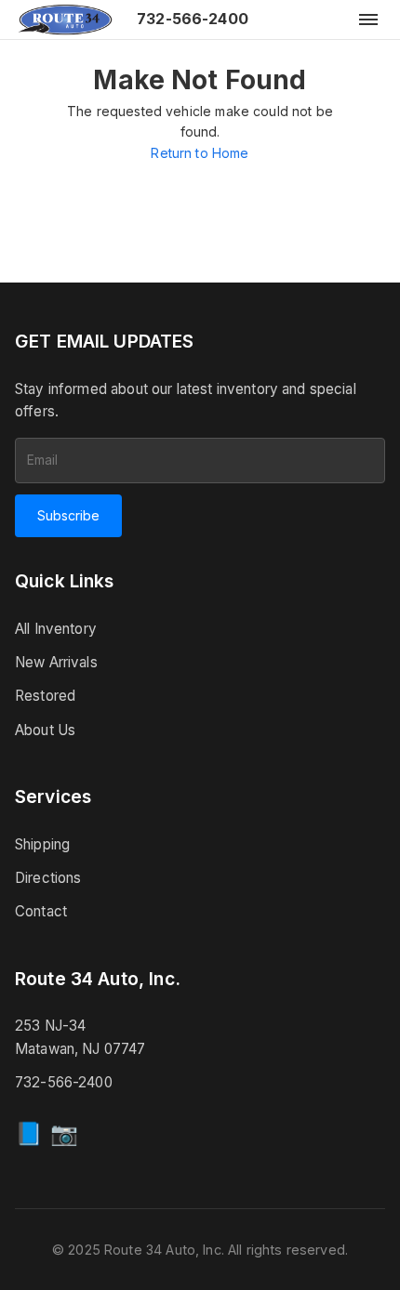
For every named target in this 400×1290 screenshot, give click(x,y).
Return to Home (199, 153)
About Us (45, 730)
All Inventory (56, 629)
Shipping (42, 844)
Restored (45, 695)
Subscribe (68, 515)
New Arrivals (56, 662)
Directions (48, 878)
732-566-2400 (192, 18)
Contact (41, 911)
